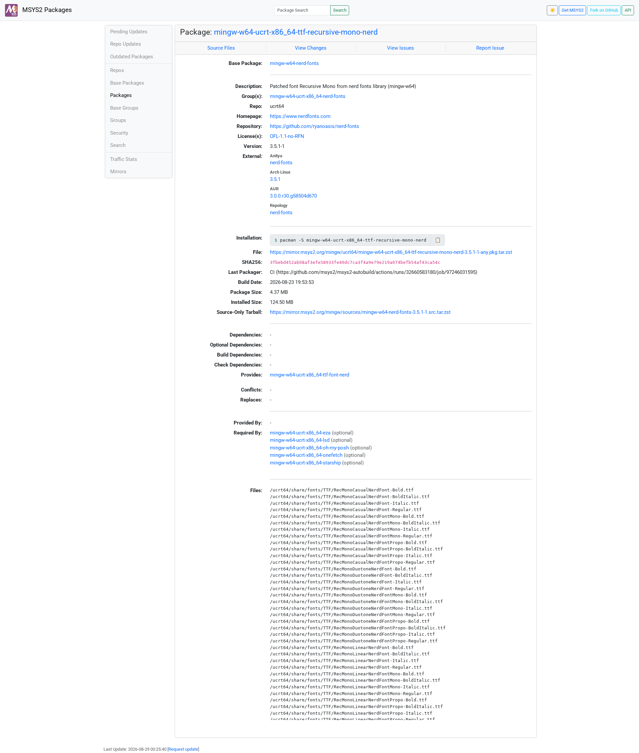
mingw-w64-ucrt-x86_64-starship (305, 463)
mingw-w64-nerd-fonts (294, 63)
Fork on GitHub (604, 10)
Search (339, 10)
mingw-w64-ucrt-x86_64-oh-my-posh (309, 448)
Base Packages (127, 83)
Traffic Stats (123, 159)
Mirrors (118, 172)
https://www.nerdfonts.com (300, 116)
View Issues (400, 48)
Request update (183, 749)
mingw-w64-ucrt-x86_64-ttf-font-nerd (309, 375)
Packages (121, 95)
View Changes (310, 48)
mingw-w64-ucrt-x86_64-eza (300, 433)
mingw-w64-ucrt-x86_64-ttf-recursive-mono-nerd (296, 32)
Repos (117, 70)
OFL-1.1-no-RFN (287, 136)
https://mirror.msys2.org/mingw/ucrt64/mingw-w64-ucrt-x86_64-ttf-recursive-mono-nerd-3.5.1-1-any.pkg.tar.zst (391, 252)
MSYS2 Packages (46, 10)
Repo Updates (125, 44)
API (628, 10)
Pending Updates (128, 32)
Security (119, 133)
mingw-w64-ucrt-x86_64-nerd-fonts (307, 96)
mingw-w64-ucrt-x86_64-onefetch (306, 455)
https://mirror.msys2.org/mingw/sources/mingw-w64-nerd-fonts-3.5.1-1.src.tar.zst (360, 312)
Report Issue (490, 48)
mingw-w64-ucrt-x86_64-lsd (299, 440)
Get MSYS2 (572, 10)
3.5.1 (275, 179)
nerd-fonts (281, 163)
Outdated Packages (131, 57)
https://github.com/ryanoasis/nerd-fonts (314, 126)
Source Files (221, 48)
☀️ (552, 10)
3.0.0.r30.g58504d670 (293, 196)
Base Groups (124, 108)
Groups (118, 120)
